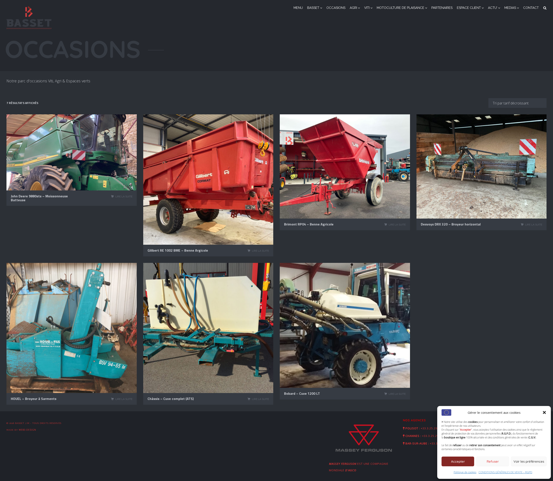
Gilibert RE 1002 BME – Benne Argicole (178, 250)
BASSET (313, 8)
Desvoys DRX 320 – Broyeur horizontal (451, 224)
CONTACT (531, 8)
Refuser (493, 461)
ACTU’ (492, 8)
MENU (298, 8)
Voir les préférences (528, 461)
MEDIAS (510, 8)
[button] (544, 412)
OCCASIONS (335, 8)
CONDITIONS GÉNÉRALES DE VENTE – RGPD (505, 472)
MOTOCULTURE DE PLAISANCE (400, 8)
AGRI (353, 8)
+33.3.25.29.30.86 (434, 436)
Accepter (458, 461)
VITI (367, 8)
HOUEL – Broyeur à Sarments (33, 398)
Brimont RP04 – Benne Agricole (309, 224)
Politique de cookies (465, 472)
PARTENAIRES (442, 8)
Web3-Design (27, 429)
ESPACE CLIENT (469, 8)
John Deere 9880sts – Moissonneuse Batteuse (39, 198)
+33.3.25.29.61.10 (433, 428)
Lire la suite (123, 196)
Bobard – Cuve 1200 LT (302, 393)
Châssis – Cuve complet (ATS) (171, 398)
